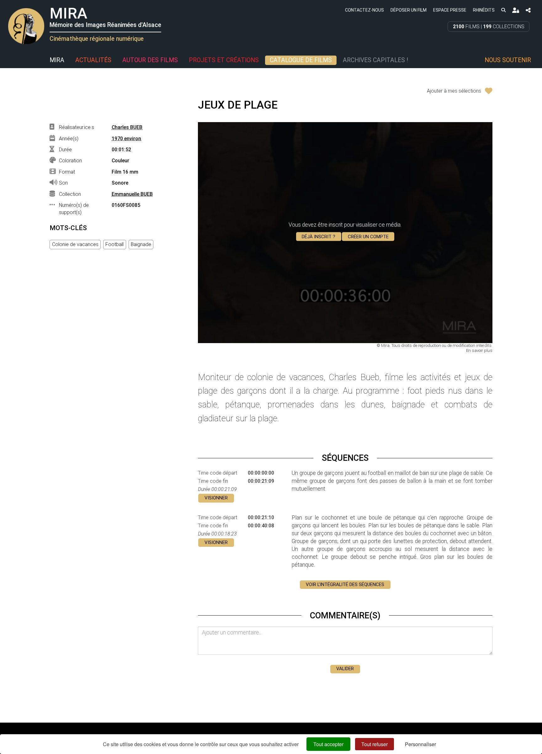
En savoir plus (479, 350)
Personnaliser (420, 744)
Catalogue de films (301, 60)
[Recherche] (503, 10)
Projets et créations (224, 60)
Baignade (141, 244)
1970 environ (126, 139)
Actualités (93, 60)
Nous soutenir (508, 60)
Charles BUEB (127, 127)
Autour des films (150, 60)
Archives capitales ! (375, 60)
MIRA (57, 60)
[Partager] (528, 10)
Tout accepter (328, 744)
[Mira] (8, 60)
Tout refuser (374, 744)
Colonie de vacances (75, 244)
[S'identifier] (515, 10)
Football (114, 244)
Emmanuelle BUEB (132, 194)
